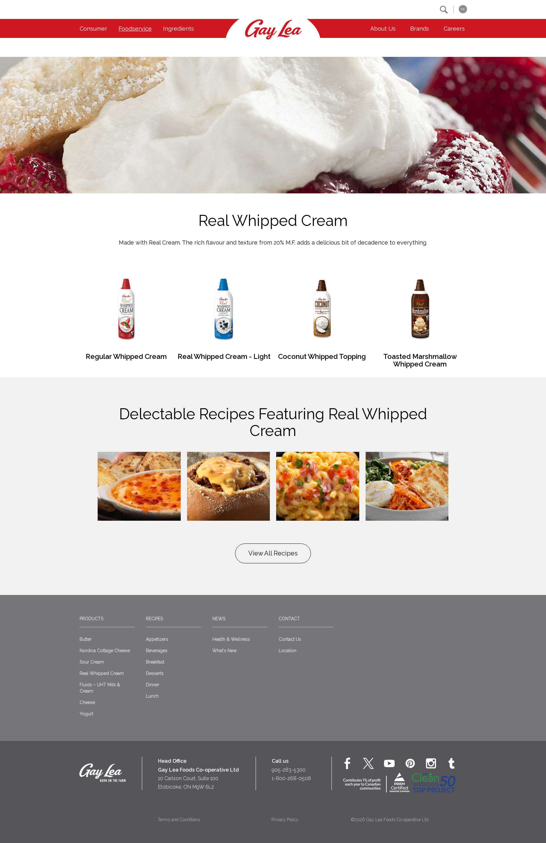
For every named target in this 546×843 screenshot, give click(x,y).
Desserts (155, 673)
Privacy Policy (285, 819)
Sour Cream (92, 661)
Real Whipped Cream (102, 673)
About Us (383, 28)
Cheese (87, 702)
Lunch (152, 696)
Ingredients (178, 28)
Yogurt (86, 713)
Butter (86, 639)
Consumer (93, 28)
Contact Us (290, 639)
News (218, 618)
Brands (419, 28)
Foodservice (135, 28)
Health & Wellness (231, 639)
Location (287, 650)
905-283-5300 (289, 770)
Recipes (154, 618)
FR (462, 9)
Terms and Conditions (179, 819)
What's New (224, 650)
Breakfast (155, 661)
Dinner (152, 684)
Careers (454, 28)
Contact (289, 618)
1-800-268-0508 (291, 778)
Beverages (156, 650)
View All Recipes (273, 553)
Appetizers (157, 639)
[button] (444, 9)
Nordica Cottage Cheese (105, 650)
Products (91, 618)
